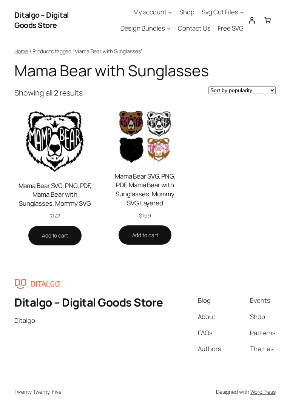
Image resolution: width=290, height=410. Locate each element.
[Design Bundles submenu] (169, 28)
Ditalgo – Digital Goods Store (41, 20)
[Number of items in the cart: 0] (267, 20)
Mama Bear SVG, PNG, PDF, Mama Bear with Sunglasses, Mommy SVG (55, 194)
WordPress (263, 391)
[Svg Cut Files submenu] (242, 12)
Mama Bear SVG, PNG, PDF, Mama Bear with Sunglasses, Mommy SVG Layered (145, 189)
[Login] (251, 20)
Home (21, 51)
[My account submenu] (170, 12)
